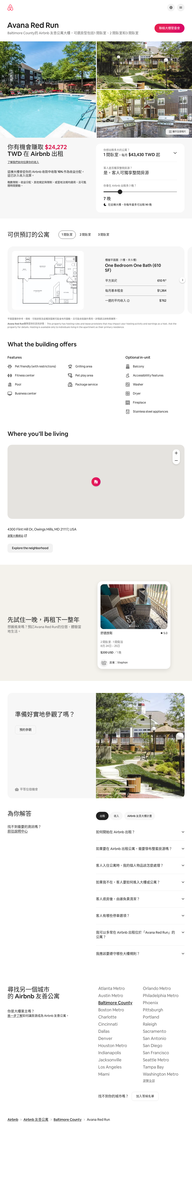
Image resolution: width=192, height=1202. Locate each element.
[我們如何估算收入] (128, 301)
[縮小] (176, 460)
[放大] (176, 453)
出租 (102, 816)
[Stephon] (104, 662)
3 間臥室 (103, 235)
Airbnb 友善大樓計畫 (139, 816)
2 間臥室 (85, 235)
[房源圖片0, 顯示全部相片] (48, 89)
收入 (116, 816)
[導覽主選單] (180, 7)
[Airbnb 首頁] (10, 7)
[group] (140, 178)
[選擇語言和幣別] (171, 7)
